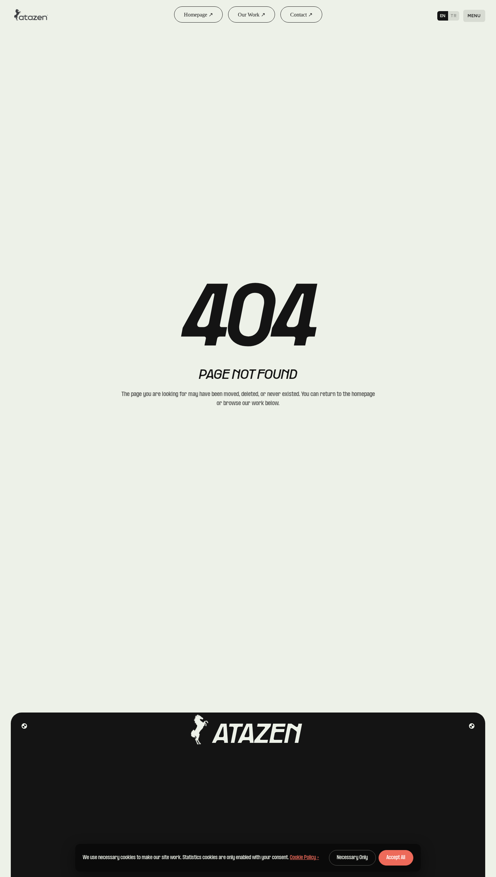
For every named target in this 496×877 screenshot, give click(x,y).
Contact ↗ (301, 15)
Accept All (395, 858)
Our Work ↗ (251, 15)
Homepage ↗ (198, 15)
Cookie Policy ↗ (304, 857)
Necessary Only (352, 858)
